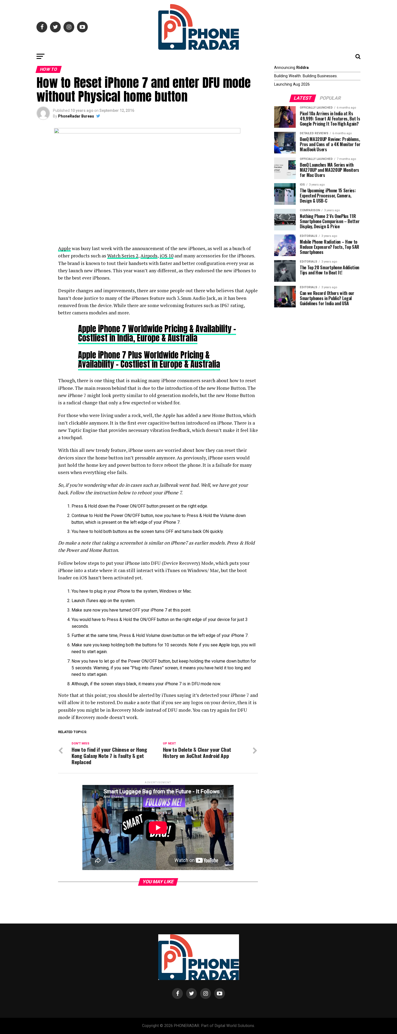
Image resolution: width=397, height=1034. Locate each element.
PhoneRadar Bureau (76, 116)
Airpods (148, 256)
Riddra (302, 67)
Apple (64, 248)
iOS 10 (166, 256)
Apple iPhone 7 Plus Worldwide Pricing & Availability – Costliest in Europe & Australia (149, 359)
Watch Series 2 (122, 256)
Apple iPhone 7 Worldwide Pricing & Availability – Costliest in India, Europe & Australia (157, 333)
